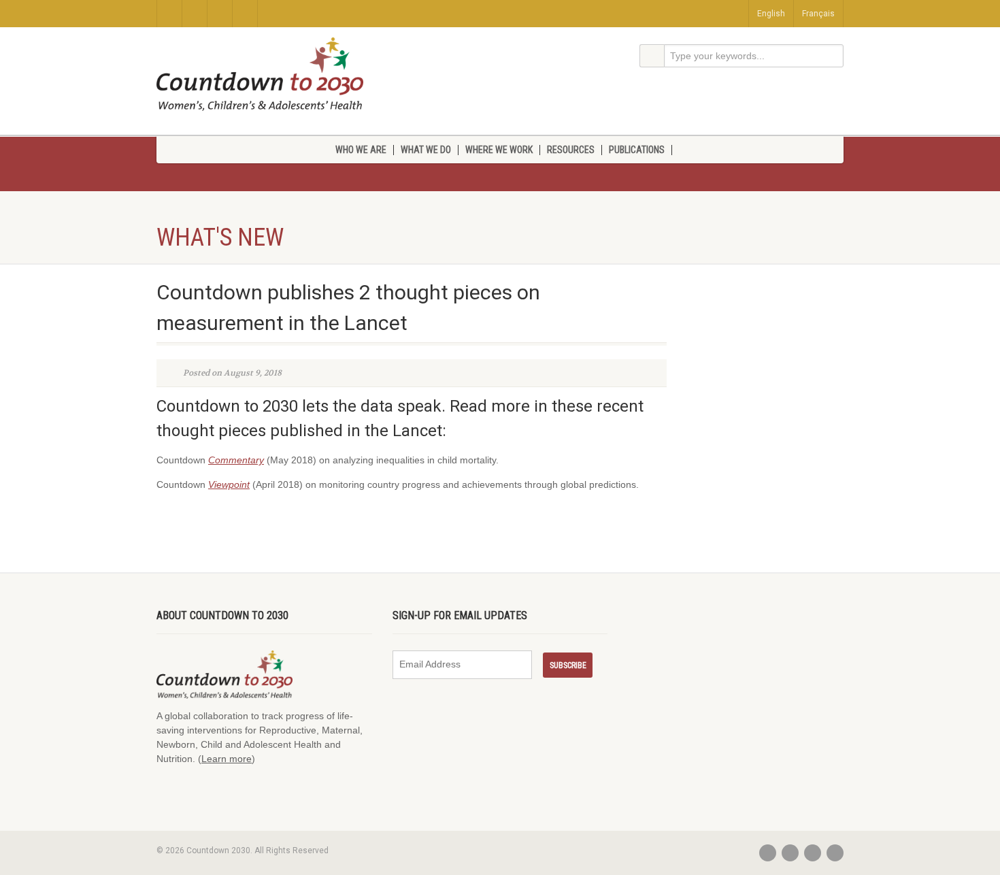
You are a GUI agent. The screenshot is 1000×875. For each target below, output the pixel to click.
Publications (637, 150)
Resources (571, 150)
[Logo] (259, 74)
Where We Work (499, 150)
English (771, 13)
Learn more (226, 758)
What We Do (426, 150)
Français (818, 13)
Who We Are (360, 150)
